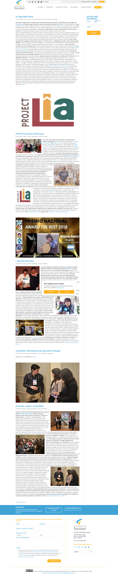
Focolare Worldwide (36, 19)
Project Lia (56, 160)
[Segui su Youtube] (38, 2)
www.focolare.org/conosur (53, 495)
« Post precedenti (21, 502)
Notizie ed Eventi (86, 7)
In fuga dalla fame (24, 16)
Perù (61, 24)
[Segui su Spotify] (41, 2)
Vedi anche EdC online (71, 342)
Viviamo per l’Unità (61, 7)
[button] (101, 509)
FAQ (74, 573)
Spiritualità (54, 19)
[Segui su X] (35, 2)
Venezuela (19, 24)
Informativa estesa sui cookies (26, 556)
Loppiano (76, 146)
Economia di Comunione (25, 413)
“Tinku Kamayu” (37, 337)
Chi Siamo (40, 7)
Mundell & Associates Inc (71, 156)
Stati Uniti (57, 143)
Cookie (49, 573)
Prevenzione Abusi (85, 1)
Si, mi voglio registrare (93, 33)
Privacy (44, 573)
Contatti (102, 1)
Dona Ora (98, 7)
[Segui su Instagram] (33, 2)
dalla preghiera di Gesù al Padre (59, 66)
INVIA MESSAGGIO (54, 561)
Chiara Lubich (26, 19)
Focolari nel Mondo (46, 19)
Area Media (94, 1)
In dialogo (49, 7)
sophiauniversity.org (34, 211)
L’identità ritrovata (25, 261)
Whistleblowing (67, 573)
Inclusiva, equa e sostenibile (29, 406)
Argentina (68, 268)
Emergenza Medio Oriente (72, 508)
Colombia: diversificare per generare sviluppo (38, 351)
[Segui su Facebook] (30, 2)
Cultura (24, 136)
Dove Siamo (74, 7)
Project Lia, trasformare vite (56, 211)
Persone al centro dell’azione (30, 134)
